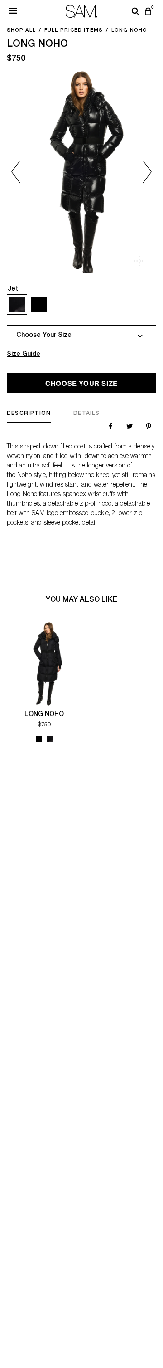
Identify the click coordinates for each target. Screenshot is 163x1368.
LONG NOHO (44, 714)
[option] (81, 171)
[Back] (23, 171)
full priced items (73, 30)
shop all (21, 30)
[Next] (139, 171)
